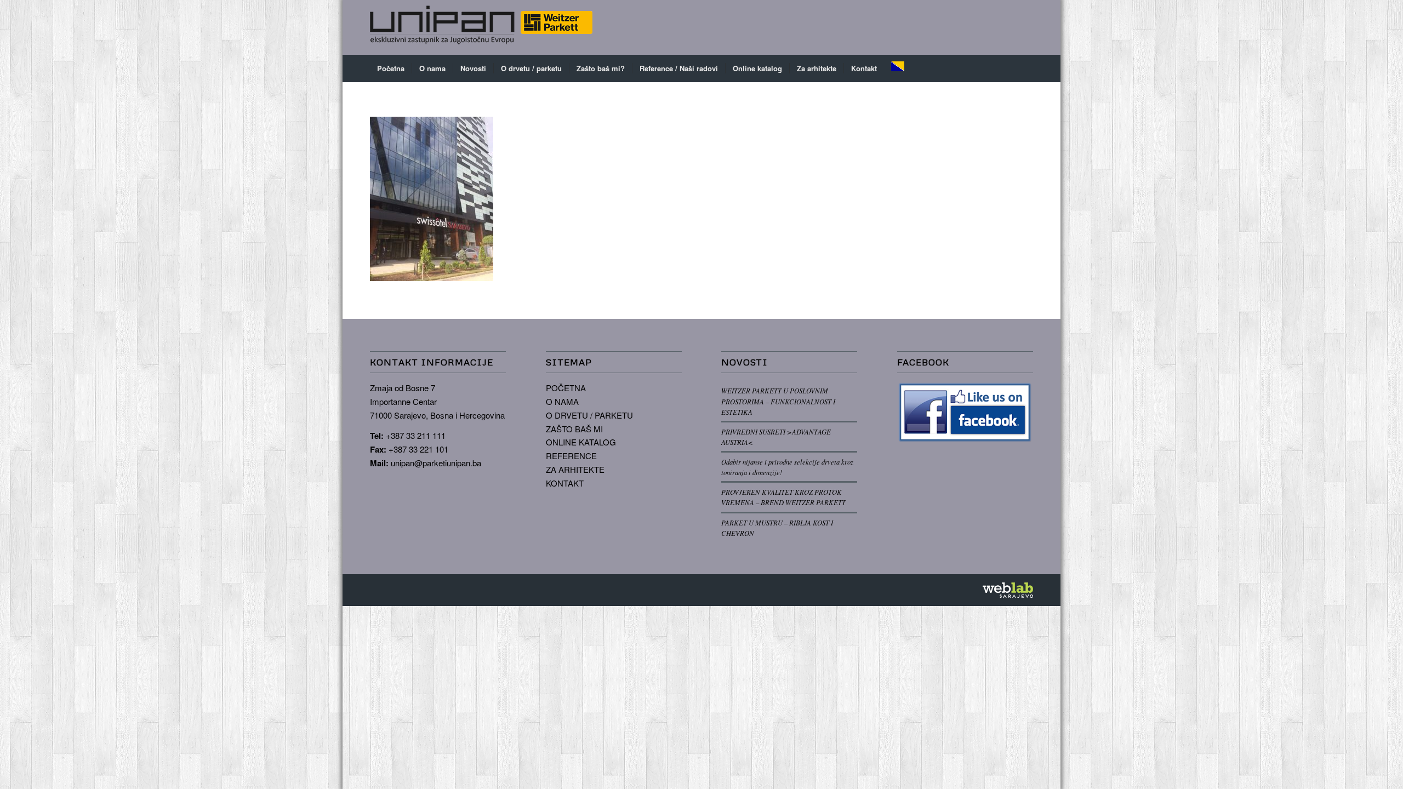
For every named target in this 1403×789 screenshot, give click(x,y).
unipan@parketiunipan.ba (436, 462)
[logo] (481, 27)
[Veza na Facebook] (992, 27)
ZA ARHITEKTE (575, 469)
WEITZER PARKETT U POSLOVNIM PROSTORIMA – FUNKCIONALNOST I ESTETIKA (778, 401)
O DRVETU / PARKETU (589, 415)
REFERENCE (571, 455)
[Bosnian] (897, 68)
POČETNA (566, 387)
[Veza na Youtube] (1025, 27)
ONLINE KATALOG (581, 442)
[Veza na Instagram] (1008, 27)
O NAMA (562, 401)
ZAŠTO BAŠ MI (574, 428)
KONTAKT (565, 483)
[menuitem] (391, 68)
